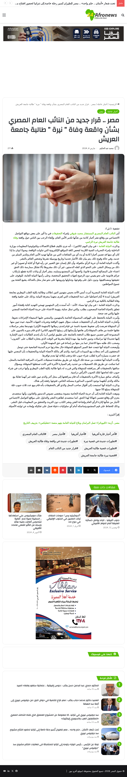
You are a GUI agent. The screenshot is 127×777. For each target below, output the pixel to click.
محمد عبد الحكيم (106, 148)
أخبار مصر (58, 434)
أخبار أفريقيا (77, 434)
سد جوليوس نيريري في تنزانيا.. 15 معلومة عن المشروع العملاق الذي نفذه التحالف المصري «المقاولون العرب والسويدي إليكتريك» (54, 717)
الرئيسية (113, 104)
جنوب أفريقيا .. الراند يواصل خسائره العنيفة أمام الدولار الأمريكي (102, 522)
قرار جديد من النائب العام (62, 448)
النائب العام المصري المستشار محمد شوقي (92, 233)
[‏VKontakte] (47, 470)
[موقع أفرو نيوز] (101, 15)
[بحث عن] (123, 16)
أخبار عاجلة (102, 104)
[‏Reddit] (55, 470)
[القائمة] (4, 16)
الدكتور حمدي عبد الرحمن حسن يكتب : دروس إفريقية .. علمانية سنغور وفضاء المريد (58, 685)
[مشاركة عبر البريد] (39, 470)
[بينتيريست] (63, 470)
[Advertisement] (63, 72)
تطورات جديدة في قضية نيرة (99, 441)
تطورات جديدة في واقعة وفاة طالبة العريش (52, 441)
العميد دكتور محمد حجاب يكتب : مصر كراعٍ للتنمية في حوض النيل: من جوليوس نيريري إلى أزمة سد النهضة (55, 702)
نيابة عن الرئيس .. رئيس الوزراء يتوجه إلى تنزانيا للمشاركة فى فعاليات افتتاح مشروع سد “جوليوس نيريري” (56, 746)
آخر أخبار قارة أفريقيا (103, 434)
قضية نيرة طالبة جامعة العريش (98, 455)
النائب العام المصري (33, 434)
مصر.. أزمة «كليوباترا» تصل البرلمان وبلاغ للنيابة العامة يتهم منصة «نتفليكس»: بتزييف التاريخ (71, 422)
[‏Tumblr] (70, 470)
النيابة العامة (105, 246)
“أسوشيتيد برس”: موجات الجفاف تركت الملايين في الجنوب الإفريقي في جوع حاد (64, 518)
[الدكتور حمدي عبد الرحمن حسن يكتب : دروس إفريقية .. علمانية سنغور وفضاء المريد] (110, 690)
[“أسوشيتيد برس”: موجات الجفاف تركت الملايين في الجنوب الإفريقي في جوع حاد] (63, 502)
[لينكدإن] (78, 470)
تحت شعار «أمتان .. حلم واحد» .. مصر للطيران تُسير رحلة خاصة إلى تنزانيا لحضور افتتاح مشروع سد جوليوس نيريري (54, 732)
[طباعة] (31, 470)
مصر (101, 111)
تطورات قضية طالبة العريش (99, 448)
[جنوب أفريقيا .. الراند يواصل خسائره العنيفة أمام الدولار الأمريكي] (102, 505)
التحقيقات (57, 233)
